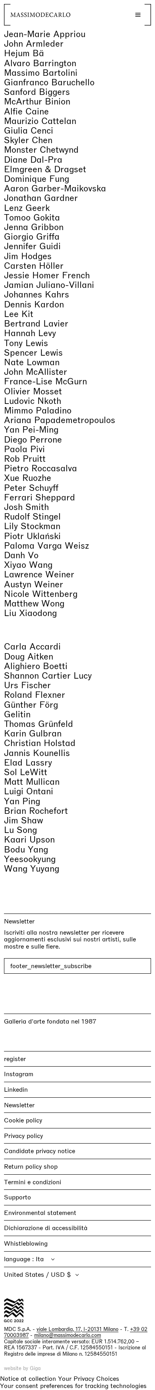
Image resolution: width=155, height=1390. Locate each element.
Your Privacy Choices (88, 1378)
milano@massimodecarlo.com (67, 1335)
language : (20, 1259)
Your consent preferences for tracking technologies (73, 1386)
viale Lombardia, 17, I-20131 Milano (77, 1329)
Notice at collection (28, 1378)
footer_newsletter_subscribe (50, 966)
